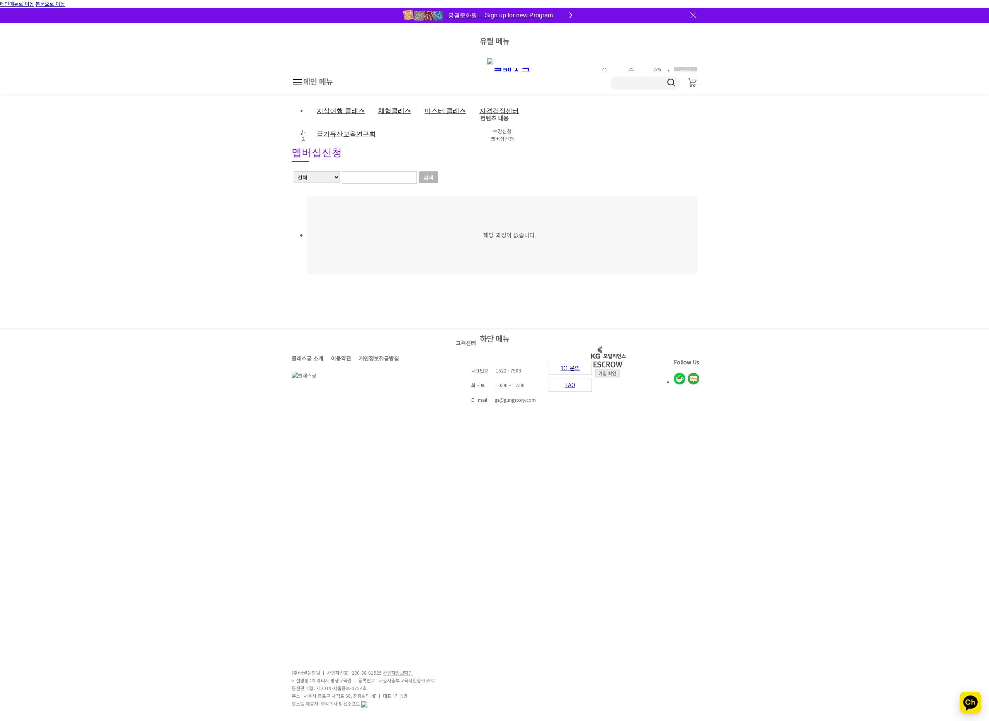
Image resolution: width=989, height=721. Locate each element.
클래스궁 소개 (307, 358)
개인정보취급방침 (379, 358)
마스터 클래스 (445, 111)
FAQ (570, 385)
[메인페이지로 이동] (510, 70)
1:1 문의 (570, 368)
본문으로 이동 (50, 3)
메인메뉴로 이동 (17, 3)
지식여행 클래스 (341, 111)
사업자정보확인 (398, 672)
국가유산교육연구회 (346, 134)
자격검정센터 (499, 111)
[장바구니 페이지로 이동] (692, 83)
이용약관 (341, 358)
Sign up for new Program (500, 15)
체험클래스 (394, 111)
